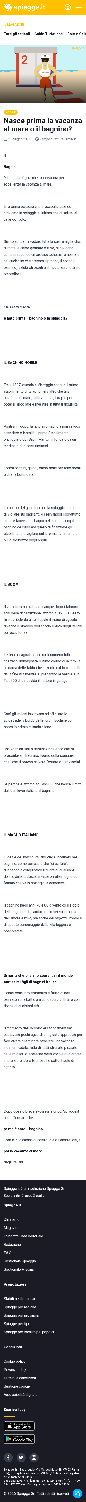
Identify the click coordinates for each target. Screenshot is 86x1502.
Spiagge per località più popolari (29, 1332)
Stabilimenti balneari (20, 1299)
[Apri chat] (77, 1493)
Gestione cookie (17, 1386)
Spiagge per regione (20, 1307)
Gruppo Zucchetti (34, 1195)
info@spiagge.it (32, 1484)
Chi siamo (11, 1219)
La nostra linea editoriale (23, 1236)
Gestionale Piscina (19, 1269)
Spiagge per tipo (17, 1324)
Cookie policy (14, 1361)
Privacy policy (15, 1370)
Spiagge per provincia (21, 1315)
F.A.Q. (8, 1253)
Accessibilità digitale (20, 1394)
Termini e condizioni (20, 1378)
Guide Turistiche (48, 34)
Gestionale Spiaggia (20, 1261)
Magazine (11, 1228)
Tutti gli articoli (17, 34)
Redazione (12, 1244)
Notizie (11, 112)
